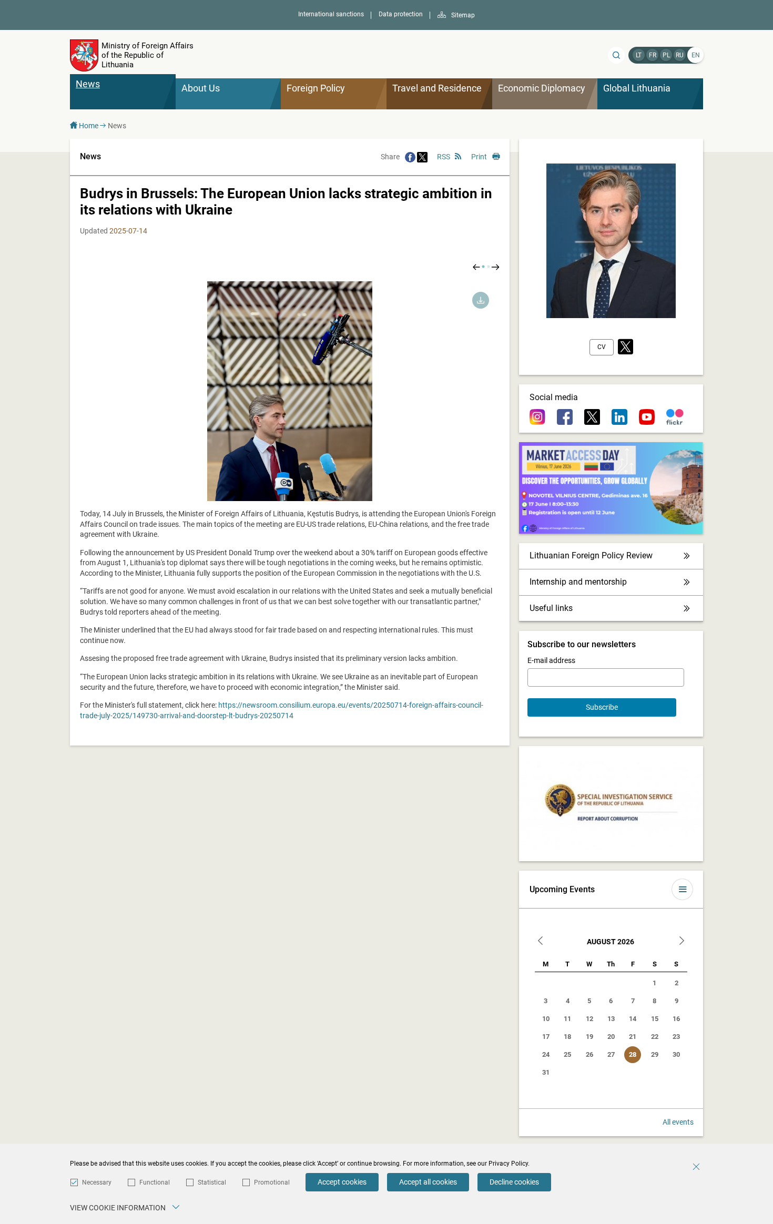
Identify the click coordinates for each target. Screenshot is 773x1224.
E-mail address (551, 660)
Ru (680, 55)
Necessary (96, 1182)
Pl (666, 55)
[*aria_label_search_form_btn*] (616, 55)
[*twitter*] (625, 347)
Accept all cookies (428, 1182)
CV (601, 347)
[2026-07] (540, 942)
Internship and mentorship (578, 582)
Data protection (401, 14)
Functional (154, 1182)
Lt (639, 55)
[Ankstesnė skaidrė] (476, 267)
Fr (652, 55)
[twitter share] (422, 156)
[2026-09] (681, 942)
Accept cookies (342, 1182)
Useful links (551, 608)
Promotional (272, 1182)
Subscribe (602, 707)
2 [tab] (488, 266)
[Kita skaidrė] (495, 267)
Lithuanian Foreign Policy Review (591, 555)
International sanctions (331, 14)
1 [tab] (483, 266)
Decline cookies (514, 1182)
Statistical (212, 1182)
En (695, 55)
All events (678, 1122)
